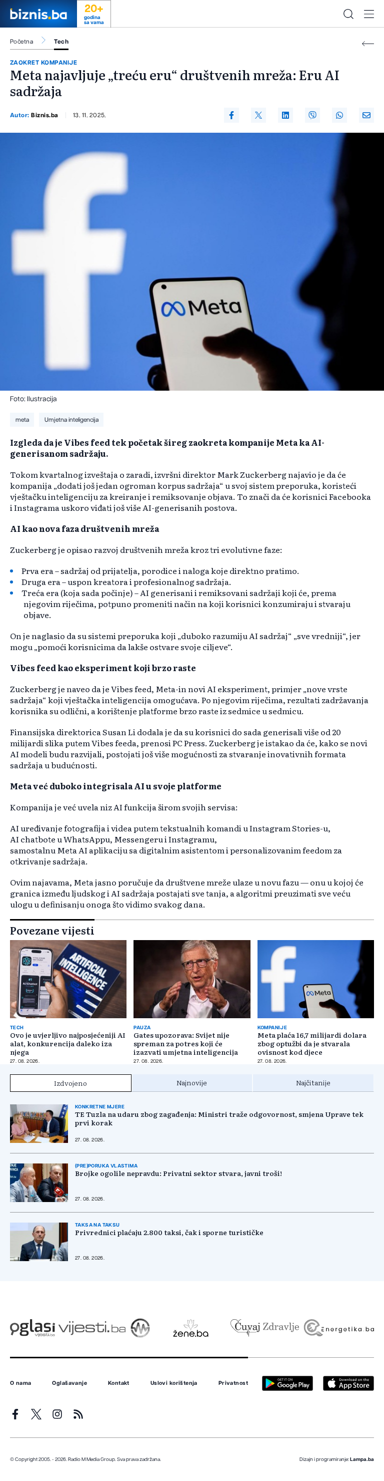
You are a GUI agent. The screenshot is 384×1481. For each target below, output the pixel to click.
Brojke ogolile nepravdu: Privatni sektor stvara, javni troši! (178, 1173)
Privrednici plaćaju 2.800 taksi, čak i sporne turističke (169, 1232)
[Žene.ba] (190, 1328)
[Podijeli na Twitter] (258, 115)
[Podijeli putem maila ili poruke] (366, 115)
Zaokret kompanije (43, 63)
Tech (61, 42)
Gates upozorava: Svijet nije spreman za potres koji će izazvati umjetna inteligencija (186, 1043)
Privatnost (233, 1383)
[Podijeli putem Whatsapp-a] (339, 115)
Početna (21, 42)
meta (22, 420)
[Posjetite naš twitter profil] (36, 1414)
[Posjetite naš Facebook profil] (15, 1414)
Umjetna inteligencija (71, 420)
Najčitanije (313, 1082)
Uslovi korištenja (174, 1383)
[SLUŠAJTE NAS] (140, 1328)
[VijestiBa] (92, 1328)
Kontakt (119, 1383)
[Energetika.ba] (338, 1328)
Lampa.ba (362, 1459)
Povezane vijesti (52, 930)
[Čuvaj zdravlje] (264, 1328)
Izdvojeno (70, 1083)
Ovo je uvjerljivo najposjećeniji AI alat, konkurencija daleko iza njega (68, 1043)
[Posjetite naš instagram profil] (57, 1414)
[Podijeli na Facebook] (231, 115)
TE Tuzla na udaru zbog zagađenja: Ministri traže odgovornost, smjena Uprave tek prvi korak (219, 1118)
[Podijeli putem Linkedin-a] (285, 115)
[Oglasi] (32, 1328)
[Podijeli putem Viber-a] (312, 115)
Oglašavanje (69, 1383)
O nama (21, 1383)
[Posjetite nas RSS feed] (78, 1414)
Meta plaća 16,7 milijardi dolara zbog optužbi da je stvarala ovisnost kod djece (312, 1043)
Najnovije (191, 1082)
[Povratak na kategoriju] (368, 44)
